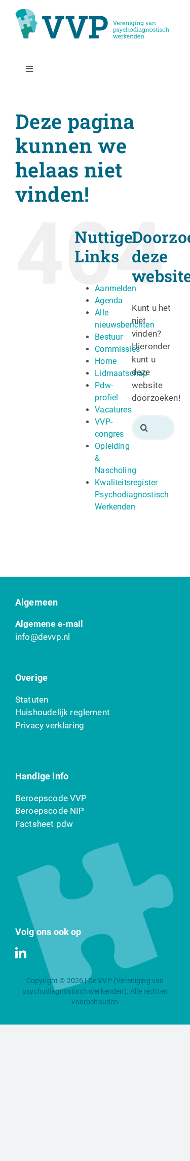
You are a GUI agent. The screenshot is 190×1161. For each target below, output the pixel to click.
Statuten (31, 699)
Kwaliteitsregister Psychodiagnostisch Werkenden (132, 495)
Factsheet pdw (44, 824)
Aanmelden (115, 288)
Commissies (117, 349)
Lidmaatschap (121, 373)
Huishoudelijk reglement (62, 712)
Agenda (109, 300)
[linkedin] (20, 952)
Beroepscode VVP (51, 798)
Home (106, 361)
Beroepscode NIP (50, 811)
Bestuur (109, 337)
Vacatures (113, 409)
